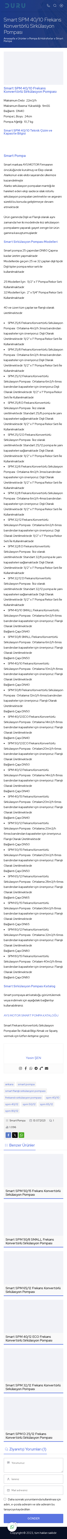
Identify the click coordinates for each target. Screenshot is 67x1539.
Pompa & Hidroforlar (41, 38)
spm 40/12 (11, 1104)
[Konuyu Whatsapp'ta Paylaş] (21, 1135)
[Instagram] (20, 1068)
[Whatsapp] (31, 1068)
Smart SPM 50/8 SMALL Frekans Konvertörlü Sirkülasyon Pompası (30, 1241)
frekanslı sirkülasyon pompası (23, 1097)
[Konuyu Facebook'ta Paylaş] (8, 1135)
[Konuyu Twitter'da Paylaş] (15, 1135)
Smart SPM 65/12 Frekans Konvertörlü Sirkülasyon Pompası (33, 1290)
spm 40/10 (52, 1097)
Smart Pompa (17, 1120)
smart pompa (26, 1084)
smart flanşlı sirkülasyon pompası (25, 1091)
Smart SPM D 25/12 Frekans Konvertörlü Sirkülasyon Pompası (29, 1436)
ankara (9, 1084)
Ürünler (22, 38)
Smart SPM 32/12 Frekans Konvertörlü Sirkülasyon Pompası (33, 1387)
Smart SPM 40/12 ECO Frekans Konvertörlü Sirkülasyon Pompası (29, 1338)
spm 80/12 (11, 1111)
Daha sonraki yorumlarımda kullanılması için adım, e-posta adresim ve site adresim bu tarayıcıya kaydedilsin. (32, 1504)
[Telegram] (36, 1068)
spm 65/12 (46, 1104)
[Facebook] (25, 1068)
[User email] (46, 1068)
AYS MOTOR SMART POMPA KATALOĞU (31, 1015)
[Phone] (41, 1068)
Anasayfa (9, 38)
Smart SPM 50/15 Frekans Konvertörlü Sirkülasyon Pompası (33, 1193)
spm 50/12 (29, 1104)
